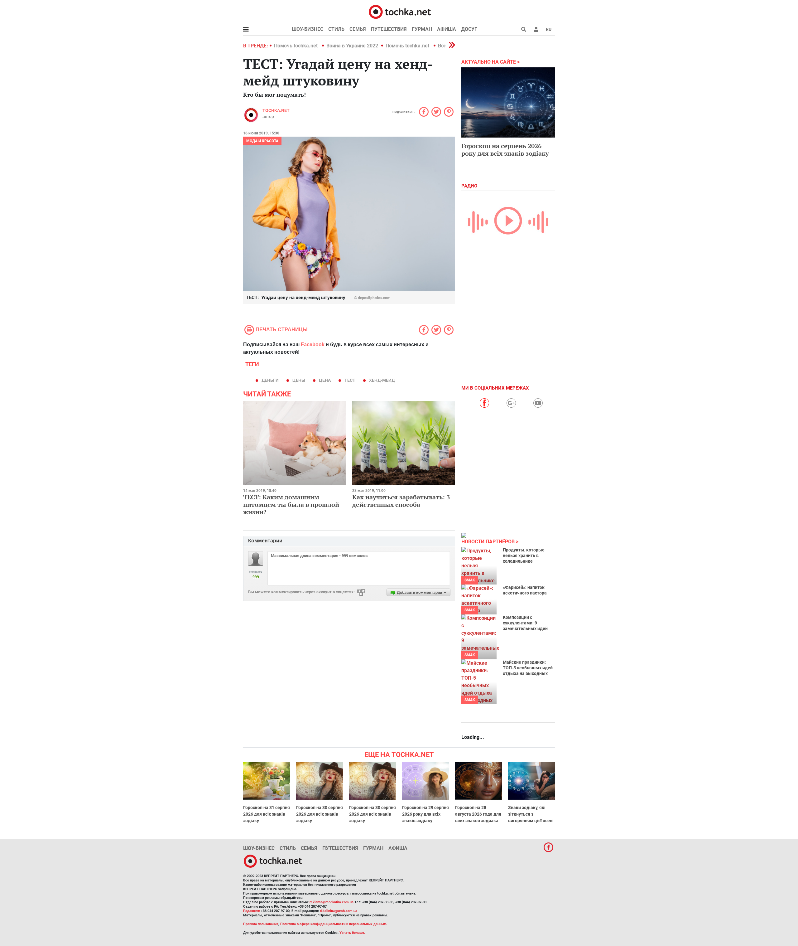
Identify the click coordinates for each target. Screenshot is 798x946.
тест (349, 380)
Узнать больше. (352, 933)
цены (298, 380)
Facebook (312, 344)
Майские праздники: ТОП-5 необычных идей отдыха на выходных (528, 668)
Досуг (469, 29)
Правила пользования (260, 924)
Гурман (422, 29)
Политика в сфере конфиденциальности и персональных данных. (333, 924)
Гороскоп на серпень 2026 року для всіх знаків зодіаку (505, 150)
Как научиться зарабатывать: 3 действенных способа (401, 501)
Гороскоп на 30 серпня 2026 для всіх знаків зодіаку (319, 814)
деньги (270, 380)
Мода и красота (262, 141)
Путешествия (389, 29)
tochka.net (276, 110)
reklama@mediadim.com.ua (331, 902)
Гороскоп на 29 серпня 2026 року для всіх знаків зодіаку (425, 814)
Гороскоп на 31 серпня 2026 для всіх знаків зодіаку (266, 814)
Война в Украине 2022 (352, 46)
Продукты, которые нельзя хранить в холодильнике (524, 555)
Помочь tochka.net (296, 46)
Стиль (336, 29)
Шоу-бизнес (307, 29)
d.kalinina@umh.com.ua (338, 911)
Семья (357, 29)
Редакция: (251, 911)
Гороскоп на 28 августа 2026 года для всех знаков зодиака (478, 814)
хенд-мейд (382, 380)
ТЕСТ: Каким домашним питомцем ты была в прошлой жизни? (291, 504)
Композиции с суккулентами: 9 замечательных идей (525, 623)
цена (325, 380)
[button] (536, 29)
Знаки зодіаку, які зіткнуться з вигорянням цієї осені (531, 814)
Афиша (446, 29)
